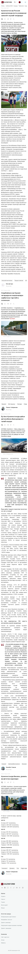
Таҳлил (3, 902)
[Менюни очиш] (25, 2)
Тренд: (3, 5)
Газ (18, 868)
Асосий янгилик (7, 280)
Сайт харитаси (5, 937)
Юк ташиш (11, 404)
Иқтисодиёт (4, 905)
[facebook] (11, 887)
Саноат (4, 764)
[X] (14, 19)
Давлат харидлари (6, 928)
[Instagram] (2, 19)
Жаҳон (3, 908)
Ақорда (16, 6)
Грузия (4, 404)
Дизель (12, 868)
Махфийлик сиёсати (6, 919)
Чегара (19, 404)
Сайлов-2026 (9, 6)
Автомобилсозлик (14, 764)
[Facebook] (11, 19)
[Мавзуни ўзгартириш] (20, 2)
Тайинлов (21, 6)
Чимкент (4, 868)
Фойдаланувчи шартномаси (8, 916)
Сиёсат (3, 899)
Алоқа (2, 940)
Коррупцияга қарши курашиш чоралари (11, 925)
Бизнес (24, 764)
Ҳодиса (3, 896)
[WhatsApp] (5, 19)
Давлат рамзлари (6, 922)
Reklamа (3, 943)
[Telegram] (8, 19)
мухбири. (12, 318)
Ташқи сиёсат (19, 280)
